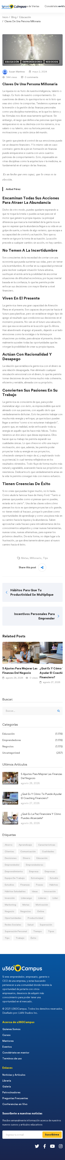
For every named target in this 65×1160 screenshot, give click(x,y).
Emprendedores (32, 62)
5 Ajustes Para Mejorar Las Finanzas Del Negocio (19, 670)
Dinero (26, 858)
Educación (25, 17)
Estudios (9, 884)
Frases (39, 884)
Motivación (42, 904)
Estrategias (37, 878)
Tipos (51, 931)
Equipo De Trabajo (15, 878)
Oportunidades (13, 918)
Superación (46, 924)
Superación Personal (16, 931)
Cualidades (48, 851)
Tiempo (37, 931)
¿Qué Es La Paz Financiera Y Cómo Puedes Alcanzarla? (41, 816)
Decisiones (11, 858)
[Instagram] (61, 1146)
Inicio (5, 17)
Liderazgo (26, 898)
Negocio (9, 911)
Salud (30, 924)
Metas (24, 558)
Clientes (9, 851)
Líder (55, 898)
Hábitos (53, 884)
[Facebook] (44, 1146)
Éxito (33, 938)
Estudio (54, 878)
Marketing (10, 904)
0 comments (31, 77)
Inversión (10, 898)
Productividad (35, 918)
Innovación (50, 891)
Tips (45, 558)
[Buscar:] (32, 710)
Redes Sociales (13, 924)
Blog (13, 17)
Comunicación (28, 851)
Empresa (33, 871)
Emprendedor (12, 864)
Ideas (35, 891)
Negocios (52, 62)
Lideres (42, 898)
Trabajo (20, 938)
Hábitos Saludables (15, 891)
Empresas (50, 871)
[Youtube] (52, 1146)
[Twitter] (37, 1146)
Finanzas (25, 884)
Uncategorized (32, 752)
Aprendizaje (25, 844)
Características (46, 844)
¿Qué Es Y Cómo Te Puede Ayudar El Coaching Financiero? (41, 796)
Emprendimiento (14, 871)
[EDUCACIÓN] (10, 773)
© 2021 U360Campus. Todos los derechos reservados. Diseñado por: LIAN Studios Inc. (32, 1010)
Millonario (35, 558)
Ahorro (8, 844)
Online (40, 911)
